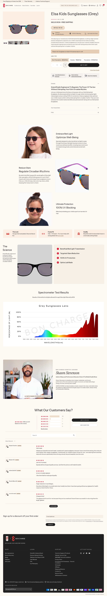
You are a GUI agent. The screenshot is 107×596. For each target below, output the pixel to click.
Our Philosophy (34, 563)
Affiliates (57, 567)
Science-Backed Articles (36, 555)
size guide (60, 235)
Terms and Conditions (98, 521)
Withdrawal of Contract (61, 575)
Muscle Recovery (9, 555)
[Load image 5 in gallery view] (26, 42)
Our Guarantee (55, 107)
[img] (68, 446)
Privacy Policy (89, 521)
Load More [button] (53, 506)
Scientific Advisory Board (36, 553)
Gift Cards (7, 561)
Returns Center (59, 573)
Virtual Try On (58, 27)
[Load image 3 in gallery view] (15, 42)
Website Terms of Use (60, 555)
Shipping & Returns (60, 569)
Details (53, 83)
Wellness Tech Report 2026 (37, 557)
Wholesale (58, 565)
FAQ (31, 561)
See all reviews (44, 428)
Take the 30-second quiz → (70, 5)
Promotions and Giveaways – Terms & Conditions (64, 562)
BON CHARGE (92, 594)
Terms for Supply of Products (62, 553)
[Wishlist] (100, 5)
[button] (18, 5)
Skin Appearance (9, 553)
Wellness (7, 559)
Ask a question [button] (84, 425)
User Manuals (33, 559)
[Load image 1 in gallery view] (5, 42)
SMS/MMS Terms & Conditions (63, 557)
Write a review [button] (84, 420)
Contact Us (58, 571)
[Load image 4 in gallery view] (21, 42)
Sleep (6, 557)
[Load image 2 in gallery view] (10, 42)
